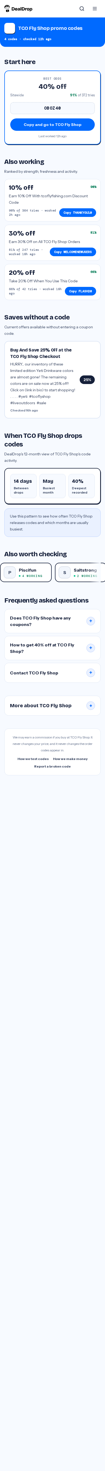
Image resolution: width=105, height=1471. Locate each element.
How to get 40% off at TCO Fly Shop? (51, 648)
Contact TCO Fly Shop (51, 673)
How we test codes (33, 759)
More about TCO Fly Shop (51, 705)
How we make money (70, 759)
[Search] (82, 9)
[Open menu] (95, 9)
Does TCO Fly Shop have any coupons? (51, 621)
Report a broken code (52, 766)
